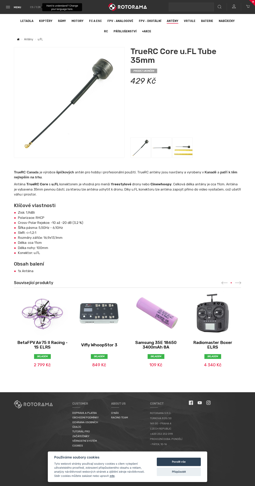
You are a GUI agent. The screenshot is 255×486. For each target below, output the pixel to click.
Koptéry (45, 21)
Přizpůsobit (179, 471)
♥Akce (146, 31)
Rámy (62, 21)
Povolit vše (179, 461)
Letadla (26, 21)
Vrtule (189, 21)
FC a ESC (95, 21)
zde (112, 475)
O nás (115, 412)
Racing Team (119, 417)
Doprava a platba (84, 412)
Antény (172, 21)
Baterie (207, 21)
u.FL (40, 39)
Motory (77, 21)
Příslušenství (125, 31)
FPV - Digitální (150, 21)
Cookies (77, 445)
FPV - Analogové (120, 21)
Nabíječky (227, 21)
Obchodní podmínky (85, 417)
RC (106, 31)
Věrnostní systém (84, 440)
